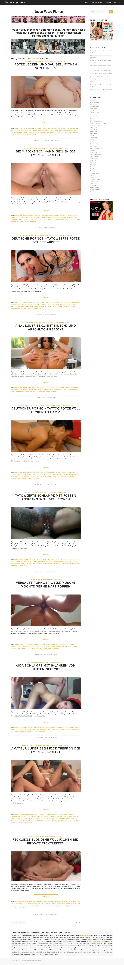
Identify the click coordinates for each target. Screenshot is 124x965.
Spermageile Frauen (30, 391)
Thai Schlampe (32, 731)
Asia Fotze (30, 727)
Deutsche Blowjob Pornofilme (42, 814)
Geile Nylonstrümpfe (96, 148)
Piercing (51, 492)
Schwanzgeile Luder (66, 219)
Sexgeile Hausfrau (64, 132)
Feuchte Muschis (19, 128)
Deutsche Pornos (65, 215)
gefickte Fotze (44, 644)
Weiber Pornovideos (51, 391)
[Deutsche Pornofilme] (46, 776)
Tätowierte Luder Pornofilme (19, 478)
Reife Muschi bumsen (71, 646)
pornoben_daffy (53, 140)
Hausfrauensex (94, 156)
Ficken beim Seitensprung (31, 644)
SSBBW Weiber (94, 187)
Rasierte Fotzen (48, 148)
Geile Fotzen (44, 579)
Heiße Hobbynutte (34, 306)
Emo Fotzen (35, 492)
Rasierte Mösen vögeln (53, 219)
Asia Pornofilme (94, 106)
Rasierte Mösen (27, 132)
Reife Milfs (93, 175)
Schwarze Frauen (95, 179)
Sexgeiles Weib (19, 391)
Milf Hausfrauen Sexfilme (36, 646)
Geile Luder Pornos (53, 644)
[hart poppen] (46, 610)
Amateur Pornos (30, 387)
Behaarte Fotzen (94, 112)
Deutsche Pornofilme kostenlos (56, 304)
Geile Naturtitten (31, 729)
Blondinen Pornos (31, 61)
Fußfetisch (93, 142)
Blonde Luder (33, 836)
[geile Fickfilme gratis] (46, 179)
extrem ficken (70, 304)
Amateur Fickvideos (20, 215)
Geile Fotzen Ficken (19, 903)
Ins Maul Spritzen (50, 729)
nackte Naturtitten (60, 130)
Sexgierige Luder (57, 906)
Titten (66, 148)
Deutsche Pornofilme (31, 148)
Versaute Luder (41, 391)
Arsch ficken (50, 387)
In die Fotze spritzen (46, 217)
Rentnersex (93, 177)
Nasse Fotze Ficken (71, 130)
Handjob (92, 150)
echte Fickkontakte (37, 901)
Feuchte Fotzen (19, 644)
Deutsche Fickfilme (56, 814)
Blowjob (40, 61)
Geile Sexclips (26, 217)
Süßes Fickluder (21, 134)
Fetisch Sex (43, 492)
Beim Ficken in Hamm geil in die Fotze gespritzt (46, 153)
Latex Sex (93, 160)
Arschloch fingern (59, 387)
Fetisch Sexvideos (68, 559)
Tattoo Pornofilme (66, 235)
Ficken (40, 148)
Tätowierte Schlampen (68, 563)
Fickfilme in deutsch (16, 474)
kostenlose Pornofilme (58, 561)
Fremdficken (49, 128)
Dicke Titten (93, 127)
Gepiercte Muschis (37, 561)
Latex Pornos (94, 158)
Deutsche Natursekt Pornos (98, 123)
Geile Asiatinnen (54, 662)
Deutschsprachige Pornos (43, 816)
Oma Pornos (93, 169)
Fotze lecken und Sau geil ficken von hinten (100, 76)
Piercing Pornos (15, 563)
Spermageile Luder (26, 563)
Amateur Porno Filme (20, 302)
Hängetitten (93, 152)
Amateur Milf (18, 559)
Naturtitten (57, 322)
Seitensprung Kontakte (37, 476)
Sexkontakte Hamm (30, 221)
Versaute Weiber (31, 134)
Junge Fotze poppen (59, 217)
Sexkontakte (65, 322)
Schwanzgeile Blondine (39, 132)
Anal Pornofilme (27, 322)
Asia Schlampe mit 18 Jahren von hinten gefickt (46, 667)
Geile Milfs (19, 217)
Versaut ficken (41, 731)
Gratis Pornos (24, 130)
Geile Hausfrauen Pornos (70, 128)
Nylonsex (92, 167)
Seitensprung (58, 148)
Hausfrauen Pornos (53, 405)
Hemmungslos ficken (35, 130)
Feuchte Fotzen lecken (71, 387)
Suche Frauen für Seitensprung (38, 648)
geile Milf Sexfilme (65, 644)
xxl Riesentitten (22, 565)
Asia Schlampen (51, 727)
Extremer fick (74, 472)
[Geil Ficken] (46, 436)
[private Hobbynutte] (46, 266)
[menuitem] (87, 2)
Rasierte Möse (69, 818)
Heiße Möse (35, 474)
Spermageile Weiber (68, 906)
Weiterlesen (46, 123)
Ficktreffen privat (60, 901)
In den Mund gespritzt (55, 903)
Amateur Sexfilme (41, 387)
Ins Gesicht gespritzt (68, 903)
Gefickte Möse (58, 128)
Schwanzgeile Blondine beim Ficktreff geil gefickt (101, 89)
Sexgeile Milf (20, 221)
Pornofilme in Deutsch (17, 219)
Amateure (28, 492)
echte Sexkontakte (49, 901)
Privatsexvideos (28, 219)
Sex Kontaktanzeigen (52, 132)
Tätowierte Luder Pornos (54, 563)
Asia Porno (43, 727)
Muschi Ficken (60, 729)
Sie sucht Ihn (24, 648)
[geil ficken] (46, 523)
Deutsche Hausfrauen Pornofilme (50, 215)
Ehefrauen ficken (41, 559)
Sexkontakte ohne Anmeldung (65, 476)
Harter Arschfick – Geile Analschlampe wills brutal (101, 73)
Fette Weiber (93, 133)
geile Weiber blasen (23, 306)
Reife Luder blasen (69, 389)
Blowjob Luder (59, 302)
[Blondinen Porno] (46, 866)
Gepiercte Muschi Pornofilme (23, 561)
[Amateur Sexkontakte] (15, 2)
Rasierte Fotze (60, 646)
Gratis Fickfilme (15, 130)
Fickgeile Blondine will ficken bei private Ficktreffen (46, 841)
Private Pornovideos (16, 132)
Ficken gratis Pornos (40, 128)
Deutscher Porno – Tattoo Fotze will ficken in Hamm (45, 410)
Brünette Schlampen (40, 322)
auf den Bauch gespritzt (48, 302)
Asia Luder (37, 727)
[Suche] (119, 2)
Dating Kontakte (28, 814)
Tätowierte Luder (36, 308)
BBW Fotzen (93, 108)
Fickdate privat (29, 128)
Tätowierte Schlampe (33, 478)
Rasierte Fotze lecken (40, 219)
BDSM (92, 110)
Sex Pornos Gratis (26, 308)
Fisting (92, 139)
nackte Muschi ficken (48, 130)
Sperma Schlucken (63, 745)
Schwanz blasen (15, 648)
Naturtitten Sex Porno (35, 906)
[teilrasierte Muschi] (46, 353)
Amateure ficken (19, 814)
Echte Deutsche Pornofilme (53, 472)
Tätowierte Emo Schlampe (39, 563)
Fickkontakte (43, 235)
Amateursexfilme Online (33, 215)
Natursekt (93, 162)
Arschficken (93, 104)
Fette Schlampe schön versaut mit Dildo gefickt (100, 70)
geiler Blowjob (15, 389)
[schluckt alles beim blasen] (46, 693)
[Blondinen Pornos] (46, 92)
